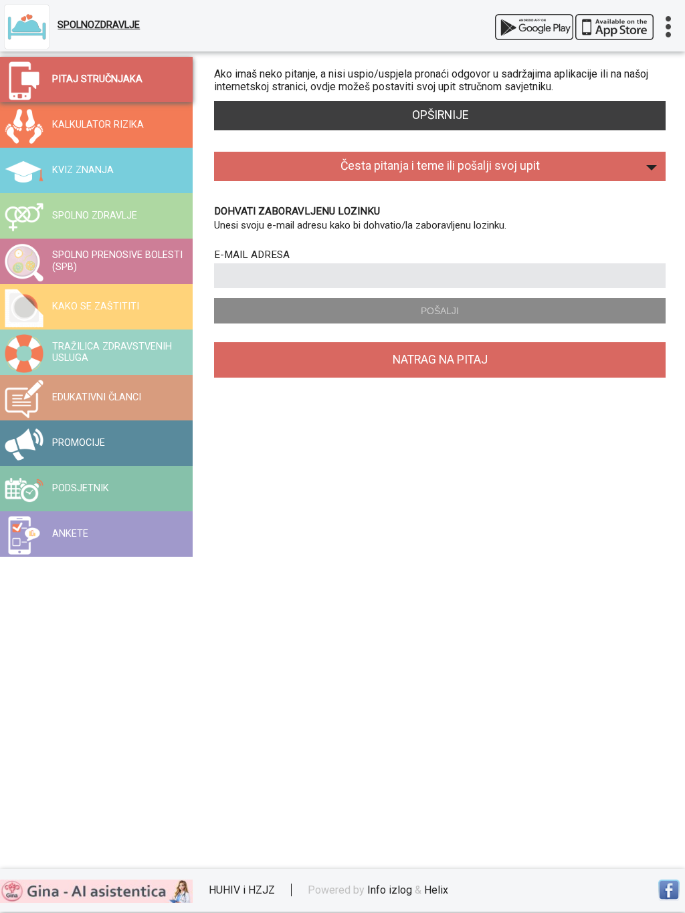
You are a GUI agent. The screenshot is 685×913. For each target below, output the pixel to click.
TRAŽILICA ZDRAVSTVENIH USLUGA (112, 352)
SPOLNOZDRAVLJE (99, 25)
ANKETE (70, 533)
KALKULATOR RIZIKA (98, 124)
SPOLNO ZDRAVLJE (94, 215)
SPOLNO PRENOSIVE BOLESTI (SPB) (117, 260)
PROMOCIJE (78, 442)
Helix (436, 890)
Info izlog (389, 890)
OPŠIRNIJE (440, 115)
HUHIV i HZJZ (242, 890)
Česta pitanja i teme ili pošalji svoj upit (440, 165)
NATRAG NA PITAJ (440, 359)
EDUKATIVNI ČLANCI (96, 397)
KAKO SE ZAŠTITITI (95, 306)
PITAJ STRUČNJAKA (97, 79)
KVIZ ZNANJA (83, 170)
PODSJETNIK (80, 488)
